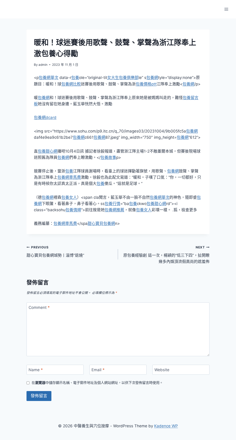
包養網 (152, 77)
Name (36, 370)
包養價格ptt (146, 84)
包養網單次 (48, 77)
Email (98, 370)
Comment (39, 307)
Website (161, 370)
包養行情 (112, 203)
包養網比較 (71, 84)
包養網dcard (45, 117)
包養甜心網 (47, 151)
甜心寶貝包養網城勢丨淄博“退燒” (55, 251)
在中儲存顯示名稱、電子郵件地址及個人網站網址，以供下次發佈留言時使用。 (97, 382)
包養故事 (108, 157)
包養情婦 (73, 210)
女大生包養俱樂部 (123, 77)
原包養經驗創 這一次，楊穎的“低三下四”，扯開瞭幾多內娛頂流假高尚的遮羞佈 (166, 254)
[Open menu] (226, 9)
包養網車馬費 (69, 177)
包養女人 (69, 197)
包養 (75, 77)
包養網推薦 (114, 210)
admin (42, 64)
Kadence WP (166, 426)
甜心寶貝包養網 (101, 223)
